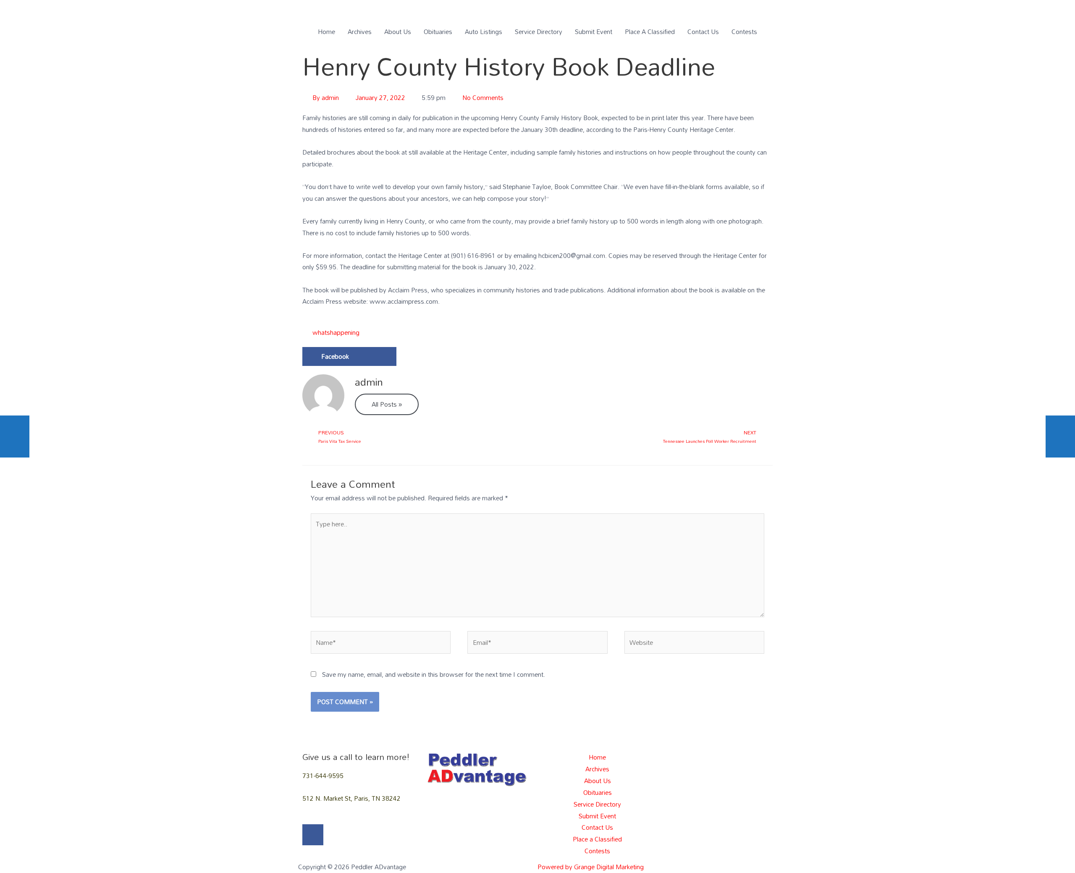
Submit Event (593, 31)
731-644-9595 (322, 775)
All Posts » (387, 404)
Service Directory (538, 31)
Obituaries (438, 31)
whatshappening (335, 332)
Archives (360, 31)
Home (326, 31)
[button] (349, 356)
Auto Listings (483, 31)
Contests (744, 31)
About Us (397, 31)
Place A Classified (650, 31)
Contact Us (703, 31)
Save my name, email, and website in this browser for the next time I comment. (433, 674)
